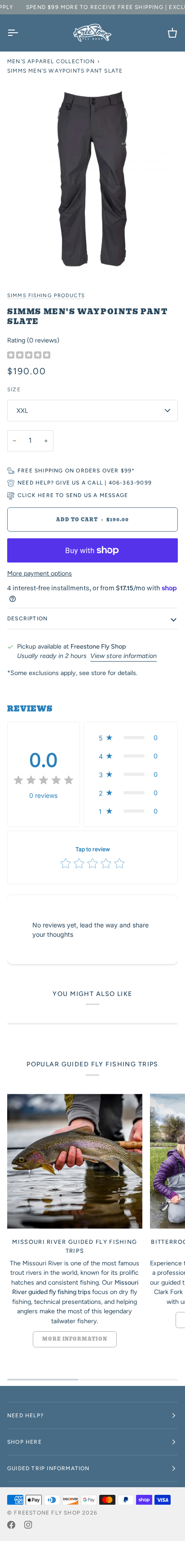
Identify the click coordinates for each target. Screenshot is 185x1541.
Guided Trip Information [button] (48, 1468)
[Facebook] (11, 1525)
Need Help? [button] (25, 1415)
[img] (28, 355)
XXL (22, 411)
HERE (46, 495)
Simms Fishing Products (46, 295)
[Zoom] (92, 179)
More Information (74, 1339)
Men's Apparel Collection (51, 61)
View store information (123, 656)
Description (27, 618)
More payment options (39, 573)
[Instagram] (28, 1525)
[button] (130, 737)
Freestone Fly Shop (47, 1513)
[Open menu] (20, 32)
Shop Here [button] (24, 1442)
